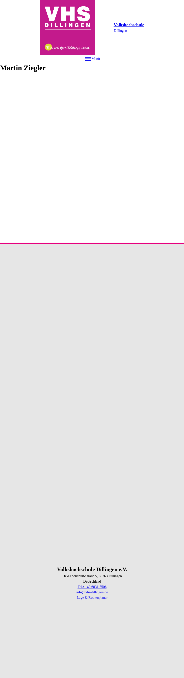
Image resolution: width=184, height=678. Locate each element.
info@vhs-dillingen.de (92, 592)
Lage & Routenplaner (92, 597)
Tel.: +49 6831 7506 (92, 587)
